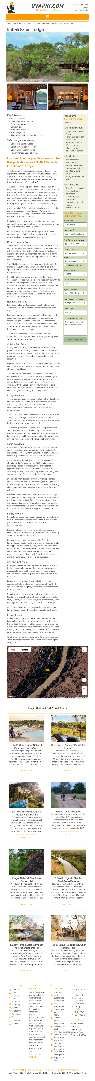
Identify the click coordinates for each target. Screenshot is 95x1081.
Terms (85, 697)
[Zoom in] (84, 688)
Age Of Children (70, 289)
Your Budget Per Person (74, 299)
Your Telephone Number (74, 240)
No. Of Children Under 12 (74, 280)
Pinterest (16, 1020)
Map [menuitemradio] (13, 650)
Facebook (16, 1008)
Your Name (68, 221)
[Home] (16, 7)
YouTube (16, 1014)
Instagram (16, 1011)
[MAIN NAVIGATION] (47, 17)
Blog (14, 993)
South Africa (18, 23)
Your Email (68, 230)
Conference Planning (17, 1003)
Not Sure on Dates (74, 265)
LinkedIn (16, 1023)
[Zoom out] (84, 693)
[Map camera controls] (84, 680)
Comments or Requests (73, 318)
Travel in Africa (16, 997)
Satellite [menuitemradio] (24, 650)
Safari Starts (69, 250)
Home (9, 23)
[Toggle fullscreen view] (84, 649)
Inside (54, 23)
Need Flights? (69, 309)
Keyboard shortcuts (58, 697)
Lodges (28, 23)
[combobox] (66, 244)
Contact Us (83, 10)
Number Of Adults (71, 270)
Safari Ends (68, 257)
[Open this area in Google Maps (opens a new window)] (12, 696)
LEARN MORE (26, 771)
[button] (47, 670)
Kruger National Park (42, 23)
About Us (16, 990)
